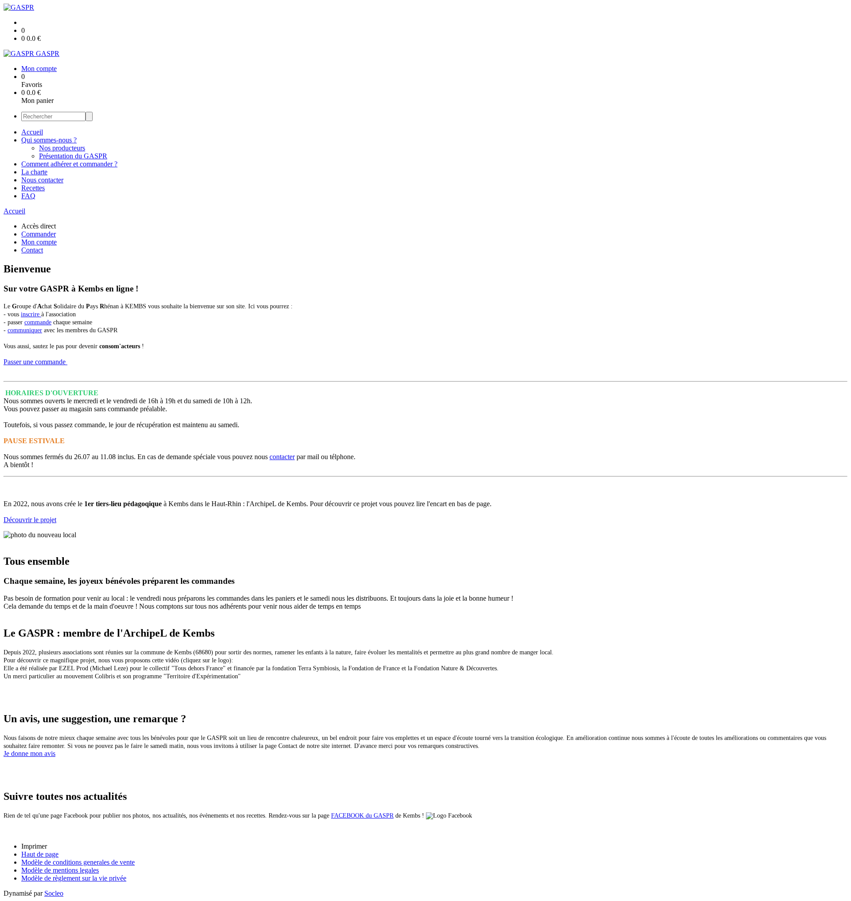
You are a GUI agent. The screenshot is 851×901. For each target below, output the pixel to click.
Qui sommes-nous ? (49, 140)
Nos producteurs (62, 148)
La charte (34, 172)
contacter (282, 456)
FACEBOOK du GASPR (362, 815)
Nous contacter (42, 180)
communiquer (25, 330)
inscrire (31, 314)
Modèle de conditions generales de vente (78, 862)
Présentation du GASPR (73, 156)
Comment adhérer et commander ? (69, 164)
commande (37, 322)
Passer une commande (35, 362)
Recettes (33, 188)
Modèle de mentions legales (60, 870)
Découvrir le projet (30, 519)
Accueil (32, 132)
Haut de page (40, 854)
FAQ (28, 196)
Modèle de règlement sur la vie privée (73, 878)
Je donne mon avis (29, 753)
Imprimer (34, 846)
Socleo (53, 893)
